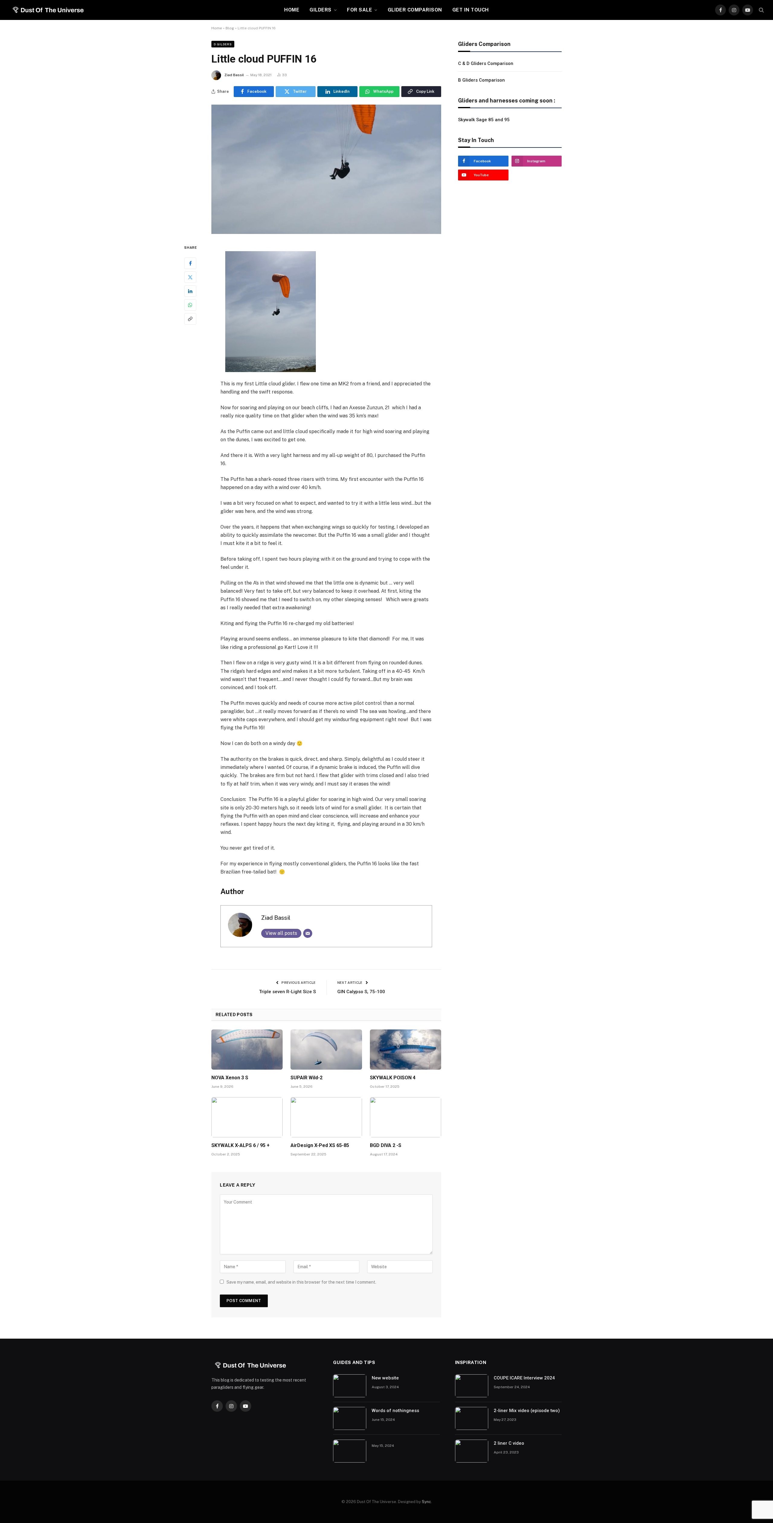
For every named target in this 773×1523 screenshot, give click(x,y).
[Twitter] (190, 277)
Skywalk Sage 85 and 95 (484, 119)
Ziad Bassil (234, 75)
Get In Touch (470, 10)
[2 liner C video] (471, 1451)
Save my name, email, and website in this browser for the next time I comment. (301, 1282)
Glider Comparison (415, 10)
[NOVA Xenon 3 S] (247, 1049)
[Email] (307, 933)
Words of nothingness (395, 1410)
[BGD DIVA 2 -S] (405, 1117)
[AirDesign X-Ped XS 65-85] (326, 1117)
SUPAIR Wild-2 (306, 1078)
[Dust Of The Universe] (47, 10)
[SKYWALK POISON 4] (405, 1049)
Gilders (320, 10)
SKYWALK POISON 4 (392, 1078)
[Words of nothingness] (349, 1418)
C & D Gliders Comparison (485, 63)
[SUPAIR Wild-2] (326, 1049)
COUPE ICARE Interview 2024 (524, 1378)
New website (385, 1378)
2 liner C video (509, 1443)
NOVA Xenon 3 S (229, 1078)
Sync (426, 1501)
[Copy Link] (190, 319)
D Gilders (223, 44)
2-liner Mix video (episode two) (527, 1410)
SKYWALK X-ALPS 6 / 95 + (240, 1145)
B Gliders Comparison (481, 80)
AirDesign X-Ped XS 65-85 (319, 1145)
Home (291, 10)
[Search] (761, 10)
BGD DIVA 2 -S (385, 1145)
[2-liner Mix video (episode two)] (471, 1418)
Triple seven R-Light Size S (287, 991)
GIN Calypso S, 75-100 (361, 991)
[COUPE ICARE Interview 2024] (471, 1385)
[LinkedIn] (190, 291)
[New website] (349, 1385)
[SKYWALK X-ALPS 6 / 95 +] (247, 1117)
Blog (230, 28)
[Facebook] (190, 263)
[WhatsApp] (190, 305)
